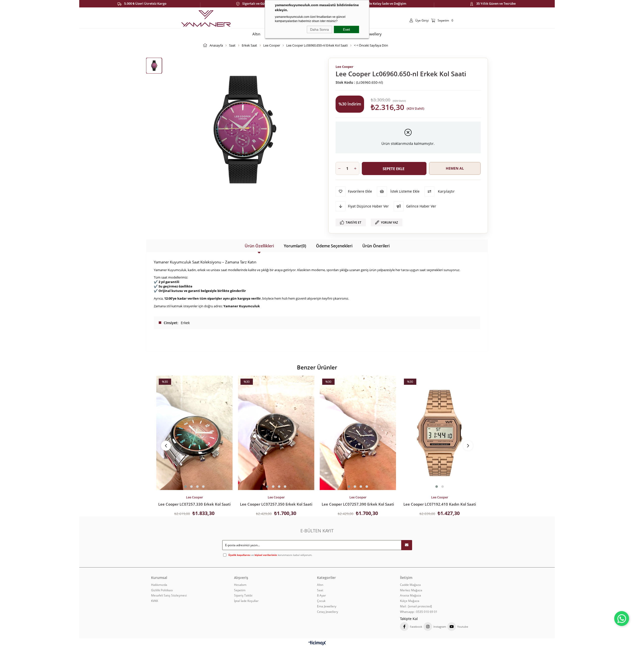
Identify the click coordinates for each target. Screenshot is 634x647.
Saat (320, 590)
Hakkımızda (159, 585)
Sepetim (239, 590)
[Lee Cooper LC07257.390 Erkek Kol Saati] (358, 433)
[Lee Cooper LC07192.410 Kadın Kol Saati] (439, 433)
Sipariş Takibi (243, 595)
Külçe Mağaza (409, 601)
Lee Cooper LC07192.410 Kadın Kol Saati (439, 504)
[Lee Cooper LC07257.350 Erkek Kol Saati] (276, 433)
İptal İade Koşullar (246, 601)
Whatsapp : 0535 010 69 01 (418, 612)
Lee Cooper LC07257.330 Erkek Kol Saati (194, 504)
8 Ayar (321, 595)
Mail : (416, 606)
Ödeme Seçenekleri (334, 246)
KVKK (154, 601)
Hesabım (240, 585)
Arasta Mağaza (410, 595)
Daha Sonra (319, 29)
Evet (346, 29)
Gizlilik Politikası (162, 590)
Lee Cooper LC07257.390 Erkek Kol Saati (358, 504)
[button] (185, 486)
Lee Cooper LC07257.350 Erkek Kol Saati (276, 504)
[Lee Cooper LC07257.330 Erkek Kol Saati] (194, 433)
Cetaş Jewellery (327, 612)
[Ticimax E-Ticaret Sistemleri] (317, 643)
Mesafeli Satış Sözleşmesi (169, 595)
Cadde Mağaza (410, 585)
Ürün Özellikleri (259, 246)
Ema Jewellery (326, 606)
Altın (320, 585)
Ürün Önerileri (376, 246)
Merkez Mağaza (411, 590)
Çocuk (321, 601)
